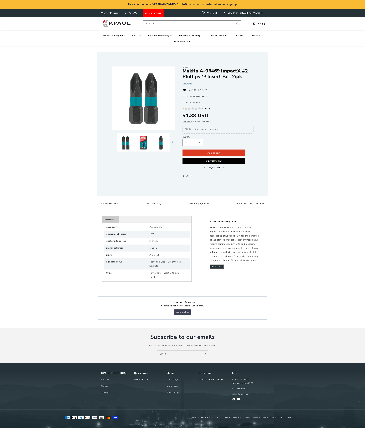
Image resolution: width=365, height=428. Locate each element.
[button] (114, 36)
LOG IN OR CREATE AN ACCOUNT (246, 13)
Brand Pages (172, 386)
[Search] (237, 24)
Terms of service (252, 417)
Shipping (186, 121)
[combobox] (192, 24)
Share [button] (189, 175)
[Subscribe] (205, 354)
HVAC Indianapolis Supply (211, 379)
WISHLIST (211, 13)
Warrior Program (110, 13)
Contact (104, 386)
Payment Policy (141, 379)
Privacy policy (237, 417)
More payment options (214, 168)
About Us (105, 379)
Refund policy (222, 417)
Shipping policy (267, 417)
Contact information (285, 417)
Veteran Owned (153, 13)
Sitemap (105, 392)
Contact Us (131, 13)
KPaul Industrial (206, 417)
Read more (216, 267)
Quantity (186, 137)
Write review (182, 312)
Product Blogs (173, 392)
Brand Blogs (172, 379)
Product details (111, 219)
